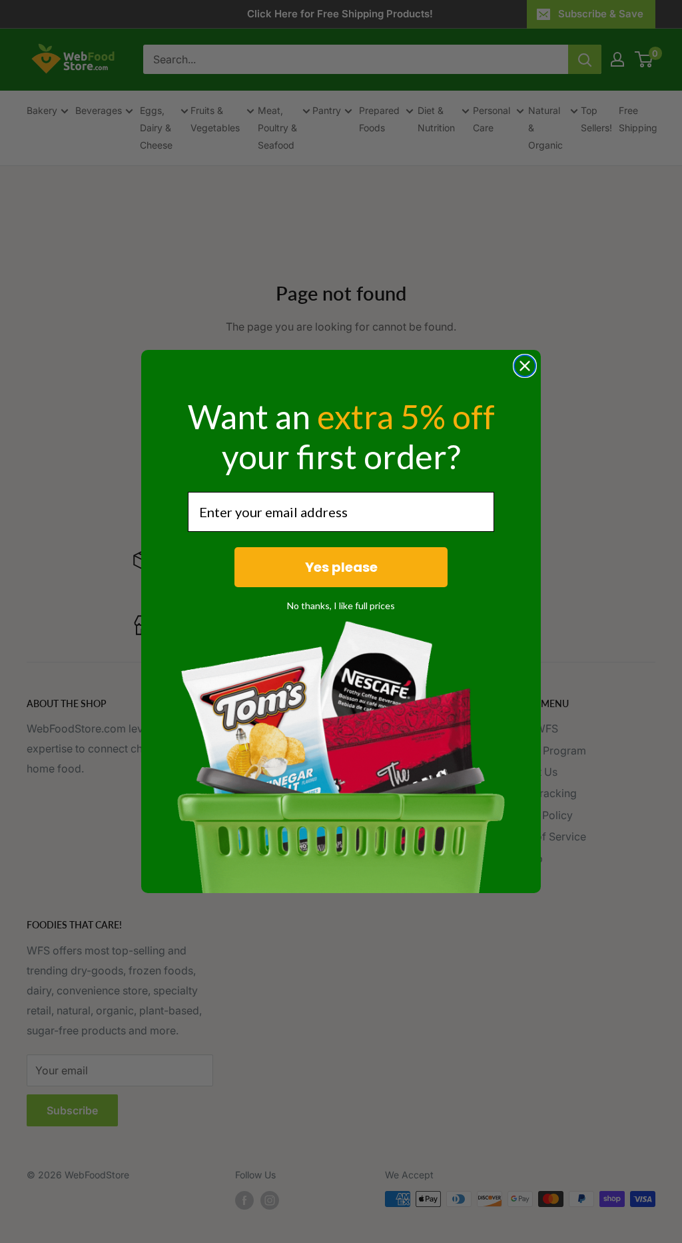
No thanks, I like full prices (341, 605)
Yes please (341, 567)
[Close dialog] (524, 366)
